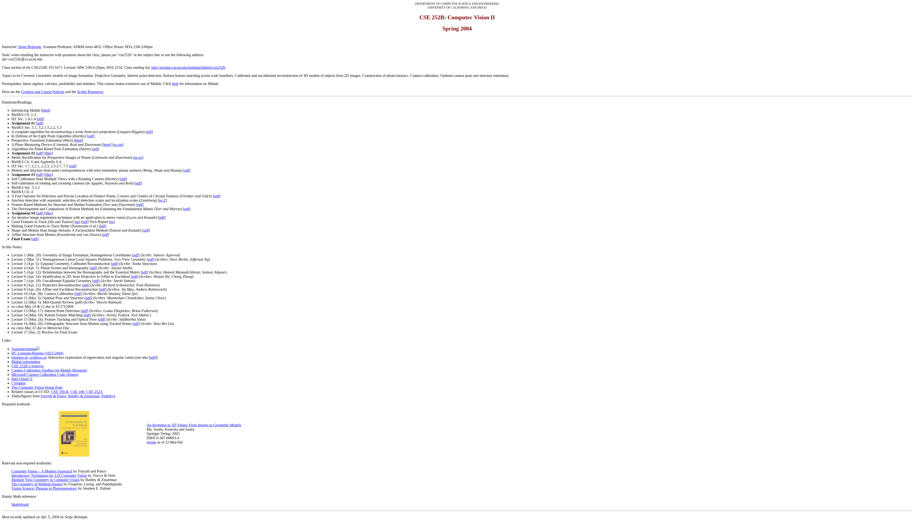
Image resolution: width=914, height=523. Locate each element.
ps (77, 222)
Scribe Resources (90, 92)
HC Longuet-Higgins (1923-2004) (37, 353)
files (48, 153)
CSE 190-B (60, 392)
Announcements (23, 349)
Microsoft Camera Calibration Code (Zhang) (44, 375)
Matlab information (25, 362)
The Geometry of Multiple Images (37, 484)
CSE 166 (77, 392)
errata (152, 442)
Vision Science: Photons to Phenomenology (44, 488)
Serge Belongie (29, 47)
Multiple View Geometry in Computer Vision (45, 480)
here (175, 84)
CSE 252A (94, 392)
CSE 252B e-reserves (27, 366)
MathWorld (20, 505)
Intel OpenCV (22, 379)
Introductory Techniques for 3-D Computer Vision (49, 475)
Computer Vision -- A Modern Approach (41, 471)
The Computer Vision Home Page (37, 387)
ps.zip (118, 145)
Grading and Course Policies (42, 92)
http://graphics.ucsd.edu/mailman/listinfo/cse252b (188, 67)
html (45, 110)
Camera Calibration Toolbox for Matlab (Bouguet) (49, 370)
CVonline (18, 383)
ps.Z (162, 200)
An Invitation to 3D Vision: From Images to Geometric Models (194, 425)
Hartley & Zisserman (83, 396)
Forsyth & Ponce (53, 396)
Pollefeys (108, 396)
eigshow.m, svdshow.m (28, 357)
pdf (40, 119)
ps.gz (138, 157)
